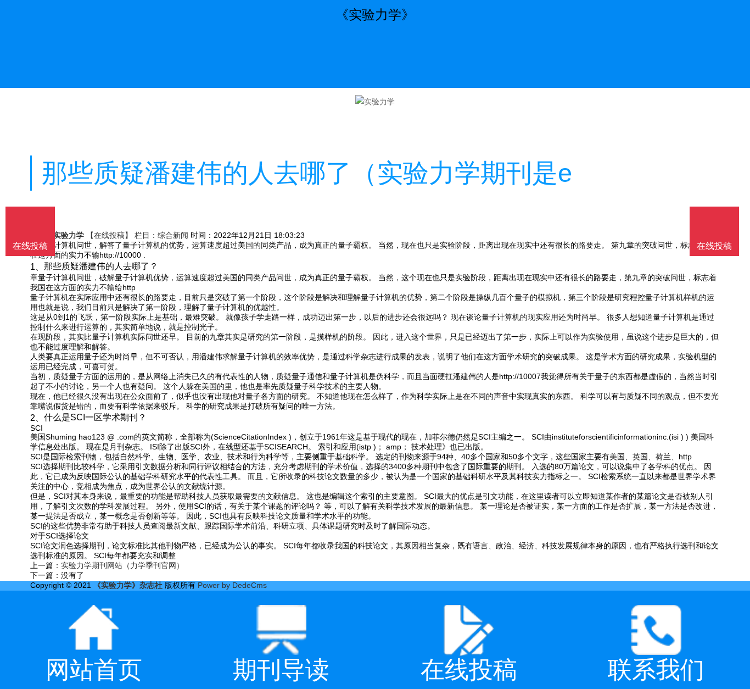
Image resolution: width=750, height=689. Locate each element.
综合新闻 (173, 235)
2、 (37, 417)
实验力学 (68, 235)
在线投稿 (714, 246)
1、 (37, 266)
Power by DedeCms (232, 585)
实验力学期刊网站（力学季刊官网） (122, 565)
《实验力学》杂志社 (128, 585)
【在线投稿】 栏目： (122, 235)
